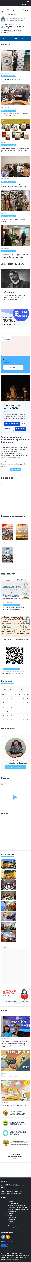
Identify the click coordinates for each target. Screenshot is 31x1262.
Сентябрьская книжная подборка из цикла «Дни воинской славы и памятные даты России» (15, 150)
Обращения (11, 1219)
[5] (8, 906)
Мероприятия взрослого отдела (11, 605)
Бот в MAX (8, 428)
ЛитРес (10, 1215)
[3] (8, 885)
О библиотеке (8, 728)
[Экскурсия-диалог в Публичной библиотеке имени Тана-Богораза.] (15, 94)
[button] (25, 288)
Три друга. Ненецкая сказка (10, 1076)
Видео (4, 1010)
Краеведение (12, 1211)
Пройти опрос (15, 469)
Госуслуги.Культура (11, 423)
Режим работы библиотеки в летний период (15, 639)
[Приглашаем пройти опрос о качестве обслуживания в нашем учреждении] (15, 656)
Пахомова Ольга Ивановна (15, 763)
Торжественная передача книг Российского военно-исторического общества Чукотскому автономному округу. (15, 256)
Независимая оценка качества (17, 1207)
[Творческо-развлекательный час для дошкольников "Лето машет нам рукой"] (15, 166)
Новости (5, 44)
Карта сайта (11, 1224)
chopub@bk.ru (8, 28)
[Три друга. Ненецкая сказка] (15, 1060)
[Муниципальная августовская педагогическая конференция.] (15, 60)
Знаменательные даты (12, 264)
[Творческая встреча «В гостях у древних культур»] (15, 200)
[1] (8, 864)
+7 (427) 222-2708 (19, 26)
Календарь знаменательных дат (18, 1209)
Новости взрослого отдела (9, 75)
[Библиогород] (15, 1156)
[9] (8, 937)
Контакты (11, 1222)
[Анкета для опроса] (15, 1143)
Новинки (10, 1213)
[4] (8, 895)
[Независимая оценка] (15, 1113)
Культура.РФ (20, 428)
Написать (13, 367)
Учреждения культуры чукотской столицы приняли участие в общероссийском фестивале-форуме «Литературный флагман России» (15, 1044)
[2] (8, 875)
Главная (10, 1201)
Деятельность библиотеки (16, 1205)
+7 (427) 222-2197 (9, 26)
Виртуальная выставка (13, 516)
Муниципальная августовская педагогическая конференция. (11, 80)
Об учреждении (13, 1203)
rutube (4, 813)
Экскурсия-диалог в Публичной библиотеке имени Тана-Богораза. (15, 114)
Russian (24, 4)
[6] (8, 916)
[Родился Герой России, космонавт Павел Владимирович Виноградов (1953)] (15, 286)
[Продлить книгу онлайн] (15, 995)
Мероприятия (8, 574)
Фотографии (7, 854)
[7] (8, 927)
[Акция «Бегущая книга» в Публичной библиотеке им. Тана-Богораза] (15, 589)
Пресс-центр (12, 1217)
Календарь (6, 681)
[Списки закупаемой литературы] (15, 1133)
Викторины (7, 478)
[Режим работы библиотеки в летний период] (15, 626)
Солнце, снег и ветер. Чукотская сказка (14, 1105)
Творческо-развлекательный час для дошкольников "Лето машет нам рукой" (14, 185)
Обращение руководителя (15, 767)
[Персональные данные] (15, 1123)
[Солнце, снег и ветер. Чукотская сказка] (15, 1090)
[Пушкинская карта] (15, 318)
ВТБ (23, 423)
